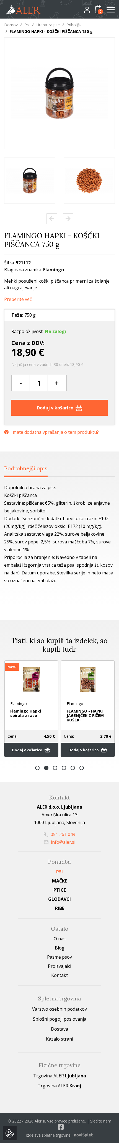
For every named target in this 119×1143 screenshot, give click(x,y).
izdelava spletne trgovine (48, 1135)
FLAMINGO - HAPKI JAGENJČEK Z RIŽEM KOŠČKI (85, 715)
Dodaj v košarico (55, 408)
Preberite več (18, 299)
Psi (27, 24)
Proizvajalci (59, 966)
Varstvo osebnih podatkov (59, 1009)
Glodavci (59, 899)
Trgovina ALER (59, 1076)
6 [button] (81, 768)
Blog (59, 948)
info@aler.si (62, 842)
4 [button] (64, 768)
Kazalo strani (59, 1039)
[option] (29, 181)
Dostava (59, 1029)
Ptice (59, 890)
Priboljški (74, 24)
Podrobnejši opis (26, 468)
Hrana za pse (48, 24)
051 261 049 (62, 834)
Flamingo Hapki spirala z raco (25, 713)
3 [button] (55, 768)
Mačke (59, 881)
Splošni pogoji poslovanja (59, 1019)
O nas (60, 939)
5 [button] (73, 768)
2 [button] (46, 768)
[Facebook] (61, 1126)
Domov (11, 24)
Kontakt (59, 975)
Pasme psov (59, 957)
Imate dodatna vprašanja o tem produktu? (55, 432)
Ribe (59, 908)
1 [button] (37, 768)
